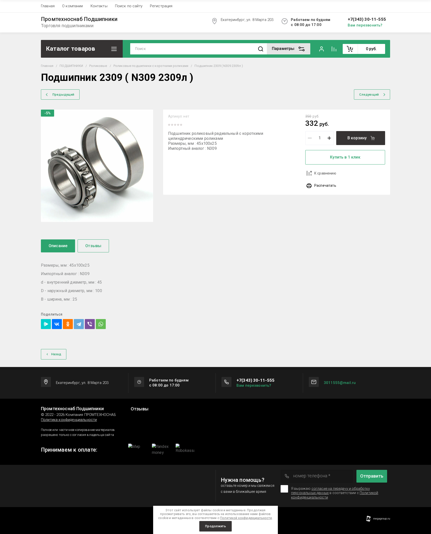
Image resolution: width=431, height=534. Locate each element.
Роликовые (98, 66)
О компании (72, 6)
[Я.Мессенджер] (46, 324)
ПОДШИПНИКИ (71, 66)
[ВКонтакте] (57, 324)
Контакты (99, 6)
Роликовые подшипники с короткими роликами (151, 66)
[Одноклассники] (68, 324)
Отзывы (139, 408)
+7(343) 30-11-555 (367, 19)
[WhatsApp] (101, 324)
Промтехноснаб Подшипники (79, 19)
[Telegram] (79, 324)
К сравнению (325, 173)
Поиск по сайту (128, 6)
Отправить (371, 476)
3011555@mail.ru (340, 382)
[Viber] (90, 324)
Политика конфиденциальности (69, 419)
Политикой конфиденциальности (246, 518)
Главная (48, 6)
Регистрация (161, 6)
